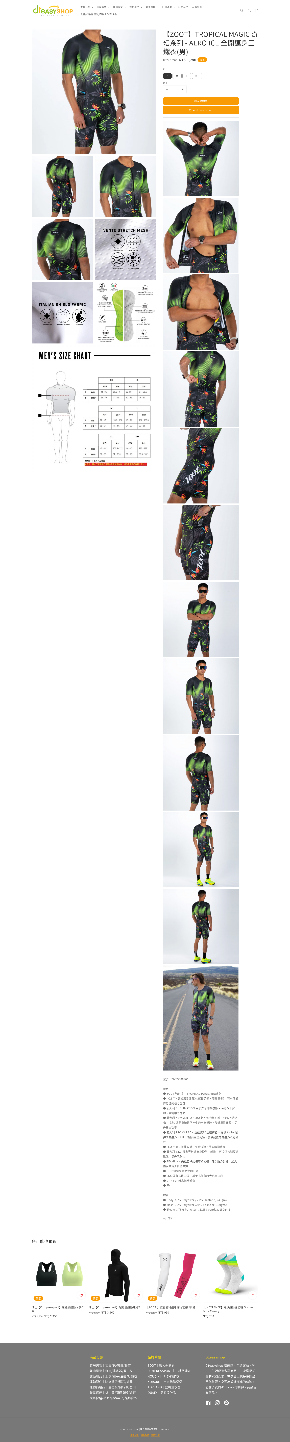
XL (196, 76)
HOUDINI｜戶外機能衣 (163, 1376)
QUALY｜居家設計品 (162, 1392)
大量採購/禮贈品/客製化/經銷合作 (98, 14)
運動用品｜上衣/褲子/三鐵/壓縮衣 (113, 1376)
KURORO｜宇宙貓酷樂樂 (165, 1381)
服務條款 (134, 1435)
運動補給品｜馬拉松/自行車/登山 (113, 1387)
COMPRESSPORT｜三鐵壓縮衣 (169, 1371)
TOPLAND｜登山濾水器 (164, 1387)
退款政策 (155, 1435)
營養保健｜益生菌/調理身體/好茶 (113, 1392)
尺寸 (165, 69)
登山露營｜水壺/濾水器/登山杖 (111, 1371)
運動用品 (134, 6)
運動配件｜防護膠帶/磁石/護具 (111, 1381)
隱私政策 (145, 1435)
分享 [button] (170, 1218)
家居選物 (101, 6)
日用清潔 (167, 6)
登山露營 (118, 6)
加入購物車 (201, 101)
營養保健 (150, 6)
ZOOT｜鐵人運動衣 (161, 1365)
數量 (165, 83)
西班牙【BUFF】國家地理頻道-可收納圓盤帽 (267, 8)
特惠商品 (183, 7)
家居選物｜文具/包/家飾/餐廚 (110, 1366)
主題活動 (85, 6)
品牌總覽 (197, 7)
